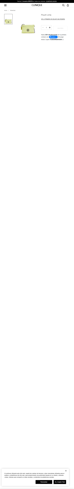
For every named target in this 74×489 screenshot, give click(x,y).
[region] (35, 477)
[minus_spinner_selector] (43, 27)
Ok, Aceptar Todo (60, 482)
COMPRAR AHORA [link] (51, 1)
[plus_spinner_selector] (49, 27)
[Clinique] (37, 5)
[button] (68, 5)
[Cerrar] (66, 471)
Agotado (60, 28)
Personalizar (43, 482)
